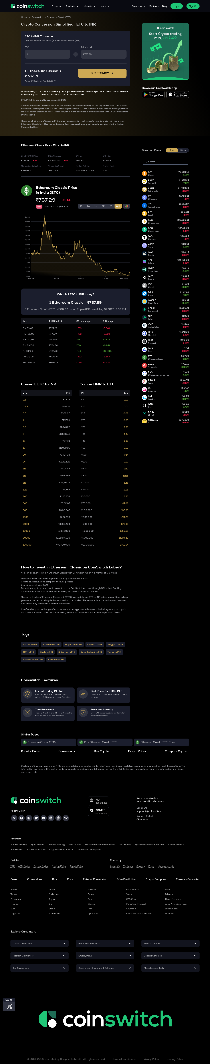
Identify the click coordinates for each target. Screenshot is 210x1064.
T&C (12, 866)
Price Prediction (126, 879)
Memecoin (54, 913)
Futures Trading (18, 844)
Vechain (92, 889)
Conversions (34, 879)
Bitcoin (14, 889)
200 (25, 496)
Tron (90, 908)
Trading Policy (59, 866)
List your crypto (166, 866)
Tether (13, 894)
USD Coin (131, 899)
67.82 (125, 503)
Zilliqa (52, 908)
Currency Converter (188, 879)
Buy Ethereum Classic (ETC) (100, 742)
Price (70, 879)
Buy (54, 879)
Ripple (52, 899)
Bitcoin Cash (171, 908)
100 (25, 489)
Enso (167, 889)
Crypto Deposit (176, 844)
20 (24, 454)
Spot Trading (37, 844)
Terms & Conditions (124, 1059)
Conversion (37, 17)
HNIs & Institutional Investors (100, 844)
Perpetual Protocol (136, 904)
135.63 (124, 510)
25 (24, 461)
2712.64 (124, 544)
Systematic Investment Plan (149, 844)
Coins (13, 879)
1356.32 (124, 531)
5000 (26, 524)
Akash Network (173, 899)
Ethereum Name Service (138, 913)
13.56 (125, 496)
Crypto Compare (156, 879)
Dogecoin (15, 913)
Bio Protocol (132, 889)
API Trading (125, 844)
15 (24, 447)
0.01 (126, 399)
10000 (26, 531)
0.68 (125, 475)
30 (24, 468)
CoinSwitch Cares (36, 849)
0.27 (126, 461)
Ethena (91, 894)
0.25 (25, 406)
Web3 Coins (74, 844)
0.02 (125, 413)
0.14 (126, 454)
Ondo (52, 889)
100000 (27, 544)
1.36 (126, 482)
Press (151, 866)
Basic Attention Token (176, 904)
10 (24, 441)
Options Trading (56, 844)
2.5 (24, 427)
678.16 (124, 524)
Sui (50, 904)
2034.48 (123, 537)
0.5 (24, 413)
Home (24, 17)
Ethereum (15, 899)
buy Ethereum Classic (73, 612)
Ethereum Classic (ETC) (41, 742)
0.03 (125, 420)
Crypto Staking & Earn (61, 849)
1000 (25, 517)
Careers (140, 866)
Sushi (13, 908)
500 (25, 510)
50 (24, 482)
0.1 (24, 399)
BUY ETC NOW (100, 73)
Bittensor (169, 913)
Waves (91, 904)
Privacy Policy (41, 866)
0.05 (125, 441)
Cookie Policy (76, 866)
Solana (129, 894)
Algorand (131, 908)
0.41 (126, 468)
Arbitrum (169, 894)
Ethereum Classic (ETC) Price (158, 742)
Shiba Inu (54, 894)
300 (25, 503)
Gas (90, 899)
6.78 (126, 489)
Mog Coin (15, 904)
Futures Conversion (95, 879)
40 (24, 475)
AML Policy (24, 866)
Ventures (153, 6)
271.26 (124, 517)
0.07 (126, 447)
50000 (26, 537)
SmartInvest (17, 849)
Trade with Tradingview (89, 849)
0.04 (125, 434)
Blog (164, 6)
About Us (115, 866)
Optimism (93, 913)
